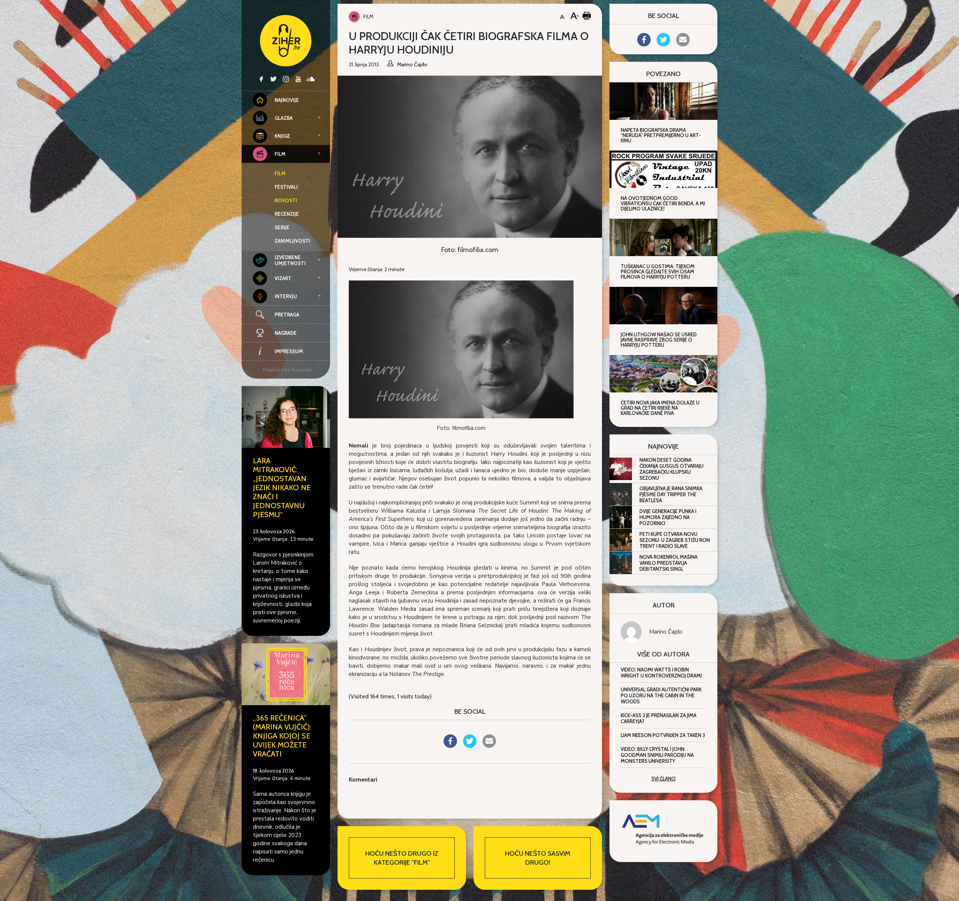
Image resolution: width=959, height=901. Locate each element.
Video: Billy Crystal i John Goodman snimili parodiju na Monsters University (657, 755)
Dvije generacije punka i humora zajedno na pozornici (667, 517)
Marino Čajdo (666, 631)
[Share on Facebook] (450, 745)
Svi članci (663, 779)
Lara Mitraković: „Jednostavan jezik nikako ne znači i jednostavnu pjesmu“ (282, 487)
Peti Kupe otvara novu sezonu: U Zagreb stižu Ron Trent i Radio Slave (674, 540)
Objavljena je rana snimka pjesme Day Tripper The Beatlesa (670, 494)
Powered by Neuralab (287, 370)
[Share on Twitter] (470, 745)
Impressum (289, 351)
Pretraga (287, 315)
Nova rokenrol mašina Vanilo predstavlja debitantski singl (668, 563)
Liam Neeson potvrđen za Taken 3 (663, 735)
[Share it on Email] (489, 745)
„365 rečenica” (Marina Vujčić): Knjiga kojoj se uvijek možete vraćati (282, 735)
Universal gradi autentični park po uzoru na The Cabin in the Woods (661, 695)
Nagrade (286, 333)
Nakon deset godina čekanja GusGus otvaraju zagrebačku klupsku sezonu (671, 469)
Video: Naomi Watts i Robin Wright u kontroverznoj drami (661, 673)
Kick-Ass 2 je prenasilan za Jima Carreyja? (658, 718)
